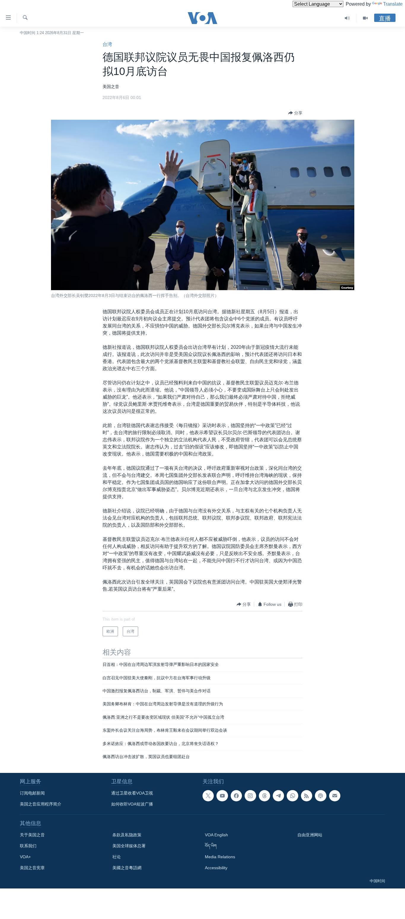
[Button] (295, 112)
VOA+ (25, 856)
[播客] (320, 795)
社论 (116, 856)
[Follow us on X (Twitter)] (208, 795)
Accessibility (216, 867)
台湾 (107, 44)
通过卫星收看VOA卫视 (132, 793)
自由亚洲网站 (309, 834)
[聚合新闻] (306, 795)
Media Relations (220, 856)
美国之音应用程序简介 (40, 804)
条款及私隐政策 (126, 834)
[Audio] (347, 18)
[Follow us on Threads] (264, 795)
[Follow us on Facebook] (236, 795)
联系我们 (28, 845)
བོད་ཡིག (211, 845)
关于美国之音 (32, 834)
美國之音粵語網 (126, 867)
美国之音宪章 (32, 867)
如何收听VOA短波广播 (132, 804)
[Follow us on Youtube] (222, 795)
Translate (393, 4)
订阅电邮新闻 (32, 793)
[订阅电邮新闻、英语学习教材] (334, 795)
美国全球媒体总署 (129, 845)
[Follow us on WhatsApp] (292, 795)
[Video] (365, 18)
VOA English (216, 834)
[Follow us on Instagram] (250, 795)
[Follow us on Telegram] (278, 795)
